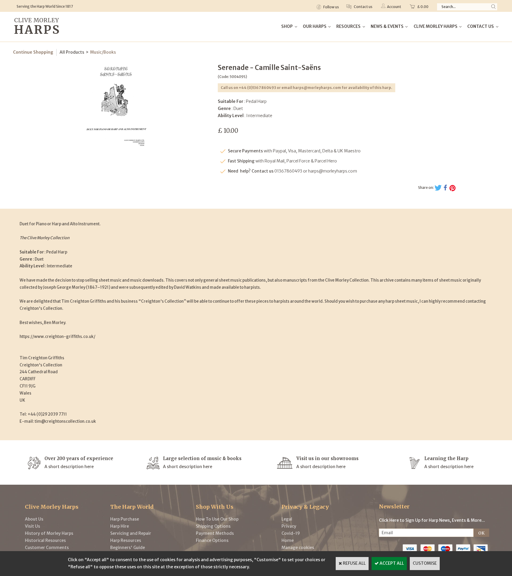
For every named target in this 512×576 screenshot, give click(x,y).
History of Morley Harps (49, 533)
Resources (348, 26)
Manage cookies (297, 547)
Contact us (362, 6)
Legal (286, 519)
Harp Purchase (124, 519)
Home (287, 540)
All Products (72, 52)
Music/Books (103, 52)
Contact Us (480, 26)
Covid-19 (290, 533)
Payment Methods (215, 533)
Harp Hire (119, 526)
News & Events (387, 26)
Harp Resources (125, 540)
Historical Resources (45, 540)
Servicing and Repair (130, 533)
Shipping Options (213, 526)
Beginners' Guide (127, 547)
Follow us (331, 7)
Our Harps (315, 26)
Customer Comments (47, 547)
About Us (34, 519)
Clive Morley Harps (435, 26)
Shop (287, 26)
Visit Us (32, 526)
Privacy (288, 526)
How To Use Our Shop (217, 519)
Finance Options (212, 540)
